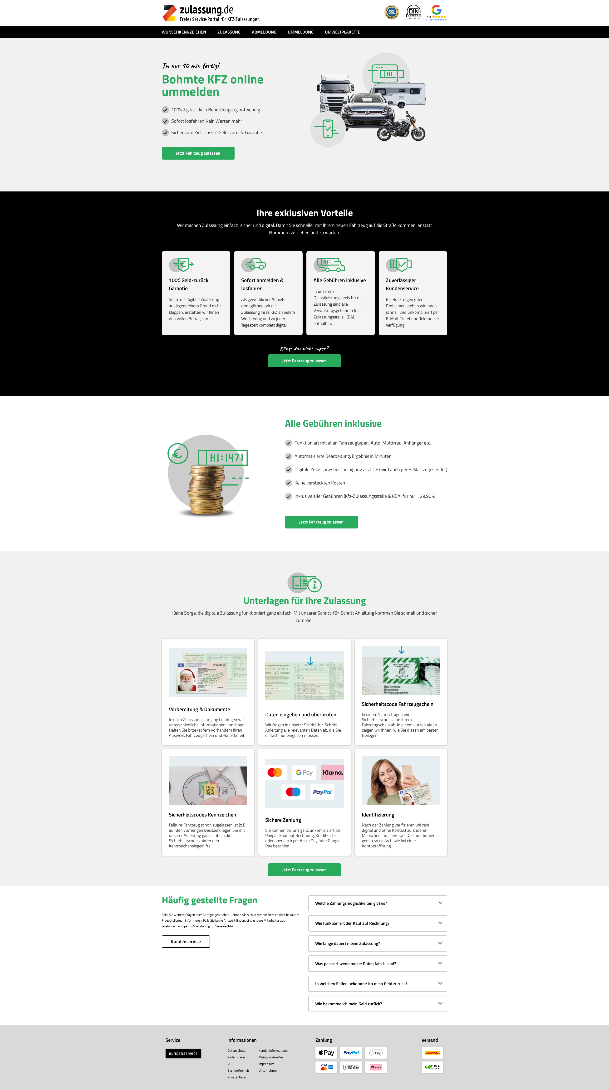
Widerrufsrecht (238, 1057)
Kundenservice (186, 941)
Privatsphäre (236, 1077)
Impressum (267, 1063)
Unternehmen (269, 1070)
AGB (230, 1063)
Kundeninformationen (274, 1050)
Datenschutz (236, 1050)
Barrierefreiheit (238, 1070)
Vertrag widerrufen (271, 1057)
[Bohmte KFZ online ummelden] (211, 13)
